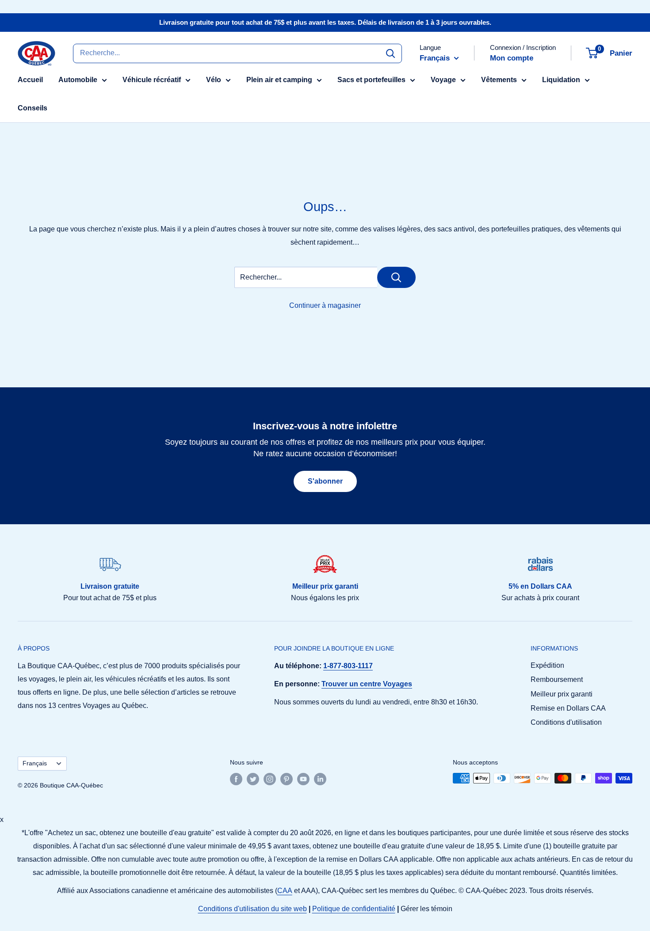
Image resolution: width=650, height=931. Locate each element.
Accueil (30, 79)
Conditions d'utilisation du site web (252, 908)
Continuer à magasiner (325, 305)
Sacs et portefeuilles (371, 79)
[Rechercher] (390, 53)
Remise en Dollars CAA (568, 708)
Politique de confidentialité (353, 908)
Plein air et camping (279, 79)
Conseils (32, 108)
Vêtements (499, 79)
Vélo (213, 79)
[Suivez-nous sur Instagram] (270, 779)
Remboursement (557, 679)
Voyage (443, 79)
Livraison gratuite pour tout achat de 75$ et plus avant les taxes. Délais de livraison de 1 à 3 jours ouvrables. (325, 22)
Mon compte (511, 58)
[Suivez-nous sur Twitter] (253, 779)
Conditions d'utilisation (566, 722)
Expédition (547, 665)
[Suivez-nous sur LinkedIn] (320, 779)
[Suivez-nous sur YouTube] (303, 779)
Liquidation (561, 79)
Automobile (77, 79)
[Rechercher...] (396, 277)
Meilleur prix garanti (562, 694)
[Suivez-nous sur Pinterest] (286, 779)
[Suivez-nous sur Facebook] (236, 779)
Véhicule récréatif (151, 79)
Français (35, 763)
